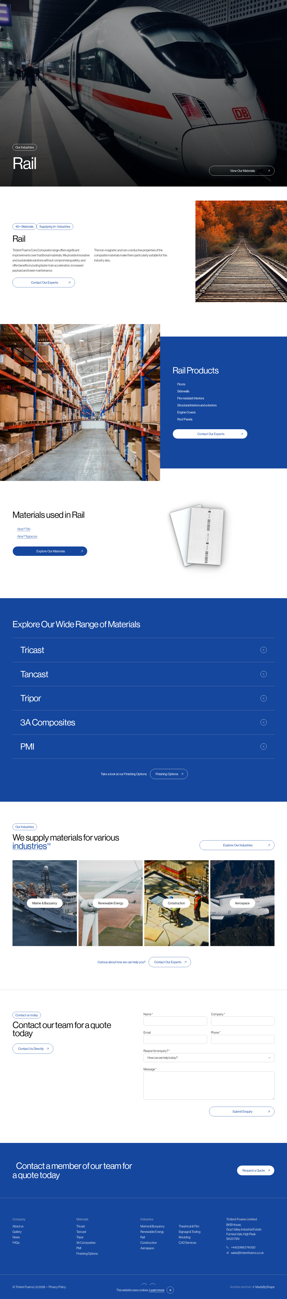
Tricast (80, 1226)
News (16, 1237)
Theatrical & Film (189, 1226)
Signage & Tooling (189, 1232)
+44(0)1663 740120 (243, 1247)
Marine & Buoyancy (152, 1226)
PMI (78, 1248)
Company (218, 1014)
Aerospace (147, 1248)
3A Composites (85, 1243)
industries (29, 846)
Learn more (156, 1290)
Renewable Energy (152, 1232)
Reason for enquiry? (157, 1051)
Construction (148, 1243)
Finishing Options (87, 1253)
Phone (216, 1032)
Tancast (81, 1232)
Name (148, 1014)
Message (150, 1069)
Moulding (184, 1237)
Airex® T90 (23, 529)
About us (17, 1226)
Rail (142, 1237)
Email (147, 1032)
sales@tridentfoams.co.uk (247, 1253)
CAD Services (187, 1243)
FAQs (16, 1243)
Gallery (17, 1232)
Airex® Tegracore (27, 536)
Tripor (80, 1237)
